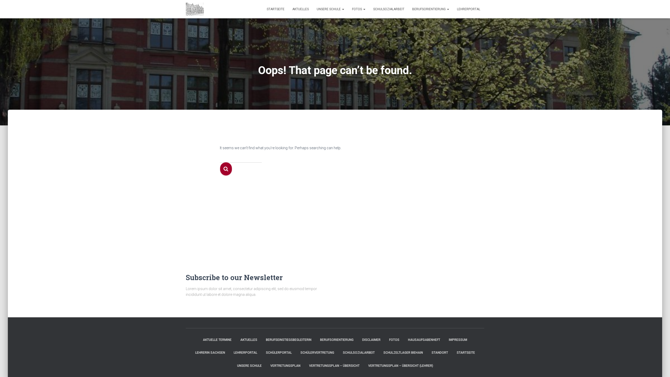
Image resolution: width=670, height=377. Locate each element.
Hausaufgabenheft (424, 340)
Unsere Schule (329, 9)
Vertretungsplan (285, 366)
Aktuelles (300, 9)
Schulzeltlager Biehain (403, 352)
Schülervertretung (317, 352)
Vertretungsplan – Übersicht (334, 366)
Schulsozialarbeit (388, 9)
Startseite (275, 9)
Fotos (357, 9)
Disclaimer (371, 340)
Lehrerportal (468, 9)
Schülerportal (279, 352)
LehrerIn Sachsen (210, 352)
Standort (440, 352)
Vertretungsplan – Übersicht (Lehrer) (400, 366)
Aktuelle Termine (217, 340)
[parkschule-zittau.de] (195, 9)
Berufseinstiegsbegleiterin (288, 340)
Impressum (458, 340)
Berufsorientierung (429, 9)
